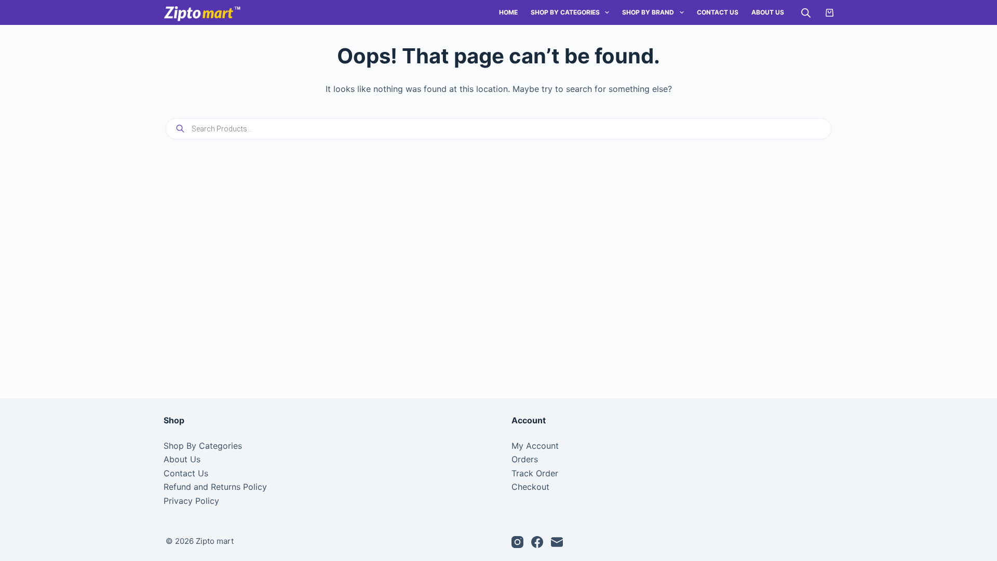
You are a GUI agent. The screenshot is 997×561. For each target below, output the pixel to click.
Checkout (530, 487)
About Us (767, 12)
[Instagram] (517, 542)
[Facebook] (537, 542)
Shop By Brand (648, 12)
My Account (535, 445)
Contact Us (717, 12)
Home (508, 12)
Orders (524, 459)
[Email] (557, 542)
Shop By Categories (565, 12)
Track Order (534, 473)
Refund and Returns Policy (215, 487)
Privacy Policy (191, 501)
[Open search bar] (806, 12)
